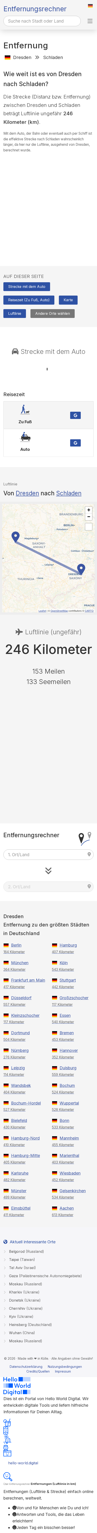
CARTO (89, 610)
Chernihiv (25, 1308)
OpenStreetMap (59, 610)
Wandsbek (21, 1085)
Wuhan (21, 1333)
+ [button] (88, 510)
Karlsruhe (19, 1173)
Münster (18, 1190)
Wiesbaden (70, 1173)
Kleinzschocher (25, 1015)
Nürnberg (20, 1050)
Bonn (64, 1120)
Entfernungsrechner (35, 9)
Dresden (27, 493)
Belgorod (26, 1251)
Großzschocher (74, 997)
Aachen (67, 1208)
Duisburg (68, 1067)
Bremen (67, 1032)
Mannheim (69, 1138)
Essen (65, 1015)
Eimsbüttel (20, 1208)
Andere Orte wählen (52, 313)
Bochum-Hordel (26, 1103)
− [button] (88, 517)
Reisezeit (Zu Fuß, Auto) (29, 300)
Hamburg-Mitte (25, 1155)
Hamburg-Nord (25, 1138)
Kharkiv (23, 1292)
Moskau (25, 1284)
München (19, 962)
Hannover (69, 1050)
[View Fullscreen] (88, 526)
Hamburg (68, 945)
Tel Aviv (22, 1267)
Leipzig (18, 1067)
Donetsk (24, 1300)
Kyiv (20, 1316)
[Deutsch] (90, 5)
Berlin (16, 945)
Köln (64, 962)
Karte (68, 300)
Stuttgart (68, 980)
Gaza (45, 1276)
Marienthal (69, 1155)
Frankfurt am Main (28, 980)
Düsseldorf (21, 997)
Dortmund (20, 1032)
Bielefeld (19, 1120)
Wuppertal (69, 1103)
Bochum (67, 1085)
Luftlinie (14, 313)
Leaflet (42, 610)
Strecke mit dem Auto (26, 286)
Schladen (68, 493)
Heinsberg (30, 1324)
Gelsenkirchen (73, 1190)
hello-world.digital (23, 1463)
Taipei (21, 1259)
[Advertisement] (48, 205)
